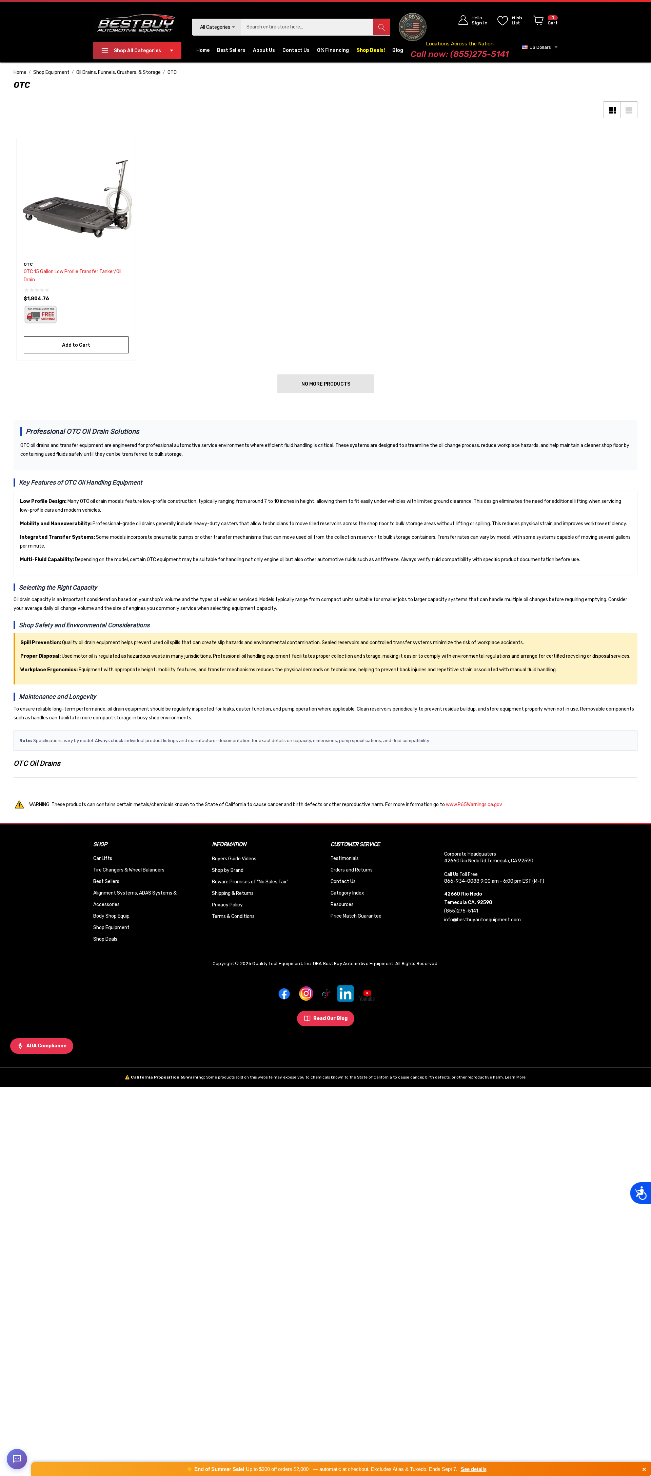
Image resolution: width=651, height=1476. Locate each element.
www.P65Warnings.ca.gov (474, 804)
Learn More (515, 1077)
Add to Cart (76, 345)
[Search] (381, 27)
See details (474, 1469)
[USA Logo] (412, 27)
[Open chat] (17, 1459)
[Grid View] (612, 109)
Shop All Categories (137, 51)
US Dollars (539, 47)
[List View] (628, 109)
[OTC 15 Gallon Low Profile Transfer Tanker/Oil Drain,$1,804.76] (76, 196)
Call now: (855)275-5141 (460, 54)
